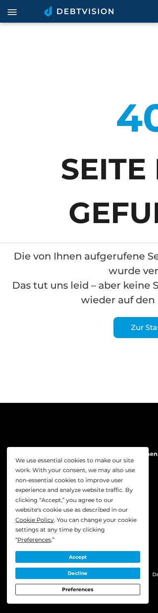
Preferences (77, 589)
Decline (78, 573)
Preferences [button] (34, 539)
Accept (78, 557)
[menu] (12, 12)
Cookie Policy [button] (34, 520)
